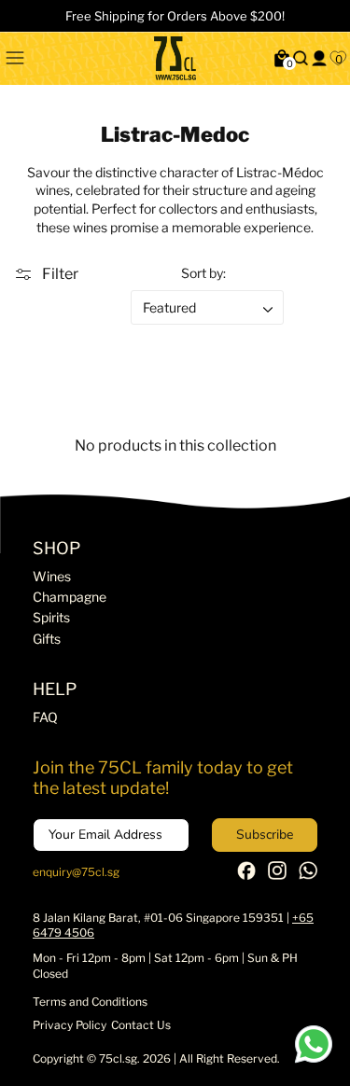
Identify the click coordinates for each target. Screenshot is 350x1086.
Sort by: (203, 273)
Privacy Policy (69, 1025)
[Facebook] (246, 876)
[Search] (300, 57)
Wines (52, 576)
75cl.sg (118, 1058)
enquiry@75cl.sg (76, 872)
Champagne (69, 597)
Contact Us (141, 1025)
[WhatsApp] (308, 876)
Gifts (47, 639)
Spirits (51, 617)
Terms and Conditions (90, 1002)
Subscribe (264, 834)
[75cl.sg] (175, 57)
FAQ (45, 717)
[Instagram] (277, 876)
